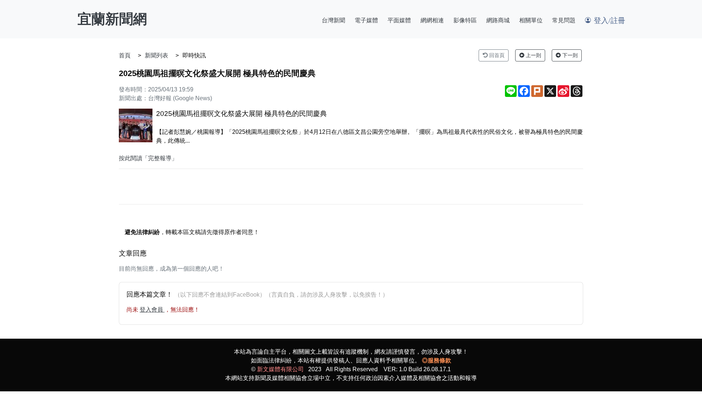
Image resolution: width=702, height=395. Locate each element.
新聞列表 (156, 55)
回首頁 (496, 55)
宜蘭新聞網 (112, 19)
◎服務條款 (436, 360)
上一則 (532, 55)
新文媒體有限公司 (280, 369)
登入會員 (152, 309)
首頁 (125, 55)
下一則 (569, 55)
